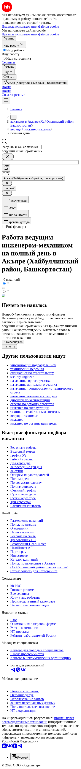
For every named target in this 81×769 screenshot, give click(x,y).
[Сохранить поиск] (6, 168)
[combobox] (22, 147)
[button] (6, 87)
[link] (9, 77)
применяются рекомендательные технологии (38, 720)
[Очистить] (8, 156)
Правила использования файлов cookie (30, 34)
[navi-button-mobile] (6, 100)
